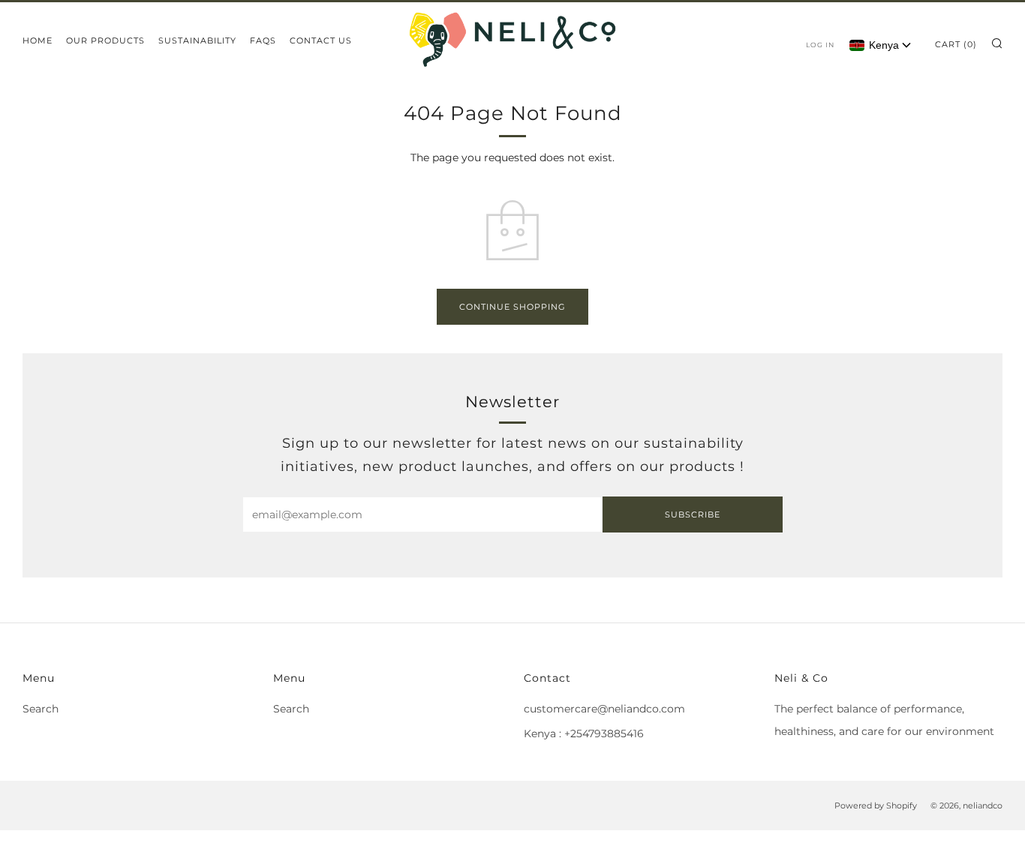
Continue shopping (512, 307)
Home (38, 40)
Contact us (321, 40)
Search (41, 709)
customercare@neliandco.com (604, 709)
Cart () (956, 44)
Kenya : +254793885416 (584, 733)
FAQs (263, 40)
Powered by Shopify (875, 805)
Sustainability (197, 40)
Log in (820, 44)
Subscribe (692, 514)
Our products (105, 40)
